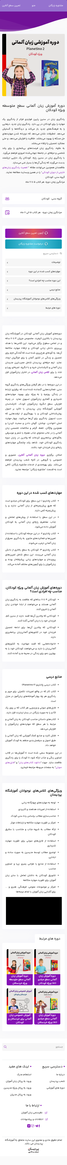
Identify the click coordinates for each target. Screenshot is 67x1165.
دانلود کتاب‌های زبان (30, 762)
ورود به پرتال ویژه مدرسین (17, 1088)
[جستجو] (6, 1047)
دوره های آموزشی (56, 1088)
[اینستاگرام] (29, 1126)
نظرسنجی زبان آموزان (32, 1113)
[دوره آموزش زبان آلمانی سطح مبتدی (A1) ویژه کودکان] (47, 962)
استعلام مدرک (24, 1074)
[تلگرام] (36, 1126)
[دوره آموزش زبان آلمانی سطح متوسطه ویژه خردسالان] (20, 962)
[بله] (32, 1126)
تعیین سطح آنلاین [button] (11, 5)
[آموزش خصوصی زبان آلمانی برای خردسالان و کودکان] (20, 1001)
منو (33, 5)
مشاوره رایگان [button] (56, 5)
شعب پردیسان (57, 1081)
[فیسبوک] (39, 1126)
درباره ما (60, 1074)
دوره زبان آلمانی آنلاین (31, 455)
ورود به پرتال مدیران (20, 1095)
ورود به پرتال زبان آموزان (18, 1081)
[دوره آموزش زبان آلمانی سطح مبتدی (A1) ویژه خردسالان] (47, 1001)
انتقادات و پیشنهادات (32, 1119)
